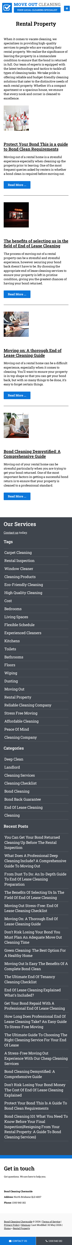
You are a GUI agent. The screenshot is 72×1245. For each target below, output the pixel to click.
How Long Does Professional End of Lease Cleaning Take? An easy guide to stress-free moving (35, 1021)
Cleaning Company (20, 737)
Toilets (10, 648)
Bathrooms (13, 657)
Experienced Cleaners (22, 632)
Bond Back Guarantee (22, 799)
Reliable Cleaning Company (27, 705)
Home (7, 1228)
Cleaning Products (20, 576)
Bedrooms (13, 608)
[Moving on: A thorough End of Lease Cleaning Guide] (16, 336)
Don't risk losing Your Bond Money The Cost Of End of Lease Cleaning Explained (34, 1090)
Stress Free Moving (20, 713)
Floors (9, 664)
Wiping (10, 672)
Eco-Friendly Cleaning (23, 584)
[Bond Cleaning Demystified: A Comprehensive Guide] (16, 437)
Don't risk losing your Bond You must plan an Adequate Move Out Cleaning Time (33, 937)
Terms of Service (51, 1221)
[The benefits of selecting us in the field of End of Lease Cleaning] (16, 226)
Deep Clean (13, 759)
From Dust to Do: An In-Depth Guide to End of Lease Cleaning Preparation (35, 879)
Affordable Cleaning (21, 721)
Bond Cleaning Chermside (18, 1221)
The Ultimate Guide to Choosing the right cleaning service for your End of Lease (35, 1040)
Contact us (11, 533)
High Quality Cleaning (23, 592)
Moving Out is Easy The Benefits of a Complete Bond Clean (36, 966)
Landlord (12, 767)
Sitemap (25, 1225)
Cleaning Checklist (20, 783)
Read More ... (17, 185)
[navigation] (67, 8)
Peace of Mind (16, 729)
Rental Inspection (19, 560)
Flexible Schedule (19, 624)
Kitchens (12, 640)
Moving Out (14, 689)
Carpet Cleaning (18, 552)
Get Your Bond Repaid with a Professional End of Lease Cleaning (34, 1006)
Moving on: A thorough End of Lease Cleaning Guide (32, 353)
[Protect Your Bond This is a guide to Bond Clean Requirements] (16, 130)
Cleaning (12, 815)
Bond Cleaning (16, 791)
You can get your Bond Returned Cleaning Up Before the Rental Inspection (32, 842)
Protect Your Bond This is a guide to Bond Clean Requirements (36, 146)
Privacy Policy (12, 1225)
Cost (8, 600)
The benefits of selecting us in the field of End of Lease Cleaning (36, 243)
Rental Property (17, 697)
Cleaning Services (19, 775)
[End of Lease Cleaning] (31, 12)
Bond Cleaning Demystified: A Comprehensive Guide (32, 454)
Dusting (11, 681)
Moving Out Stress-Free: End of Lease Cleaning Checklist (31, 908)
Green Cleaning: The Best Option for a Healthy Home (35, 953)
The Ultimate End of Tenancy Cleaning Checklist (29, 979)
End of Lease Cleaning (23, 807)
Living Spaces (16, 616)
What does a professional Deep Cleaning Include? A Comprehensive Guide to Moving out (35, 860)
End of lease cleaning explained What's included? (32, 992)
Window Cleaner (18, 568)
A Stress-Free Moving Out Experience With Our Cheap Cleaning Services (36, 1058)
